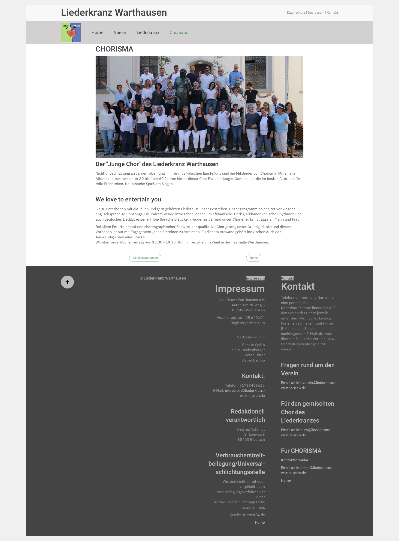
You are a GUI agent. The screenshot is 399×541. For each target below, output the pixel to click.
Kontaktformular (294, 460)
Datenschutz (296, 12)
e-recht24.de (254, 514)
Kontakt (332, 12)
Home (97, 32)
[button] (67, 282)
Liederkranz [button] (148, 32)
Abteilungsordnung (145, 257)
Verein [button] (120, 32)
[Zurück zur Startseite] (71, 32)
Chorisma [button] (179, 32)
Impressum (316, 12)
